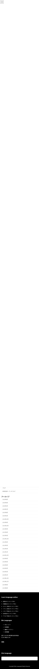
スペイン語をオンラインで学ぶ (10, 606)
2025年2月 (5, 516)
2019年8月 (5, 588)
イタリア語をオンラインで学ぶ (10, 611)
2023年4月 (5, 532)
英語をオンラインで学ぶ (9, 601)
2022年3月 (5, 545)
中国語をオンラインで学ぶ (9, 604)
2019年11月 (5, 581)
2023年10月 (5, 525)
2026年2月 (5, 506)
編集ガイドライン (9, 629)
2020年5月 (5, 562)
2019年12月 (5, 578)
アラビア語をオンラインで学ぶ (10, 616)
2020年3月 (5, 568)
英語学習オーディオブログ (8, 491)
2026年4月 (5, 502)
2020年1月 (5, 575)
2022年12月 (5, 539)
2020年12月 (5, 555)
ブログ (4, 488)
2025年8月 (5, 512)
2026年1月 (5, 509)
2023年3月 (5, 535)
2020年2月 (5, 571)
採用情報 (7, 632)
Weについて (8, 624)
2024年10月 (5, 519)
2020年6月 (5, 558)
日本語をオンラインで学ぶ (9, 613)
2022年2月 (5, 548)
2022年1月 (5, 552)
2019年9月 (5, 585)
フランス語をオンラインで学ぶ (10, 608)
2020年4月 (5, 565)
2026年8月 (5, 499)
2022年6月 (5, 542)
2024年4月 (5, 522)
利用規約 (7, 627)
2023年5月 (5, 529)
